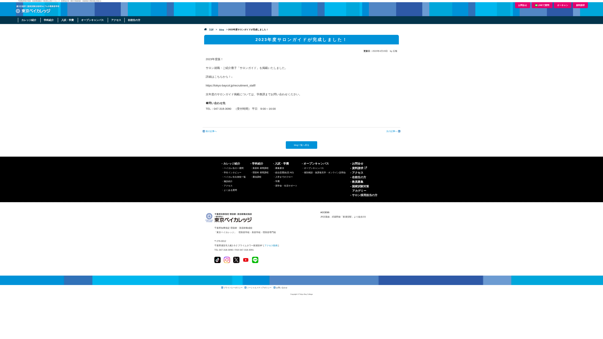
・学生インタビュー (231, 172)
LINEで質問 (543, 5)
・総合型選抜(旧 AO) (283, 172)
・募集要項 (278, 168)
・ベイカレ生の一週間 (233, 168)
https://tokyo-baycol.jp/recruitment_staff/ (231, 85)
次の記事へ (392, 131)
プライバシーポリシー (233, 288)
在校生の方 (134, 20)
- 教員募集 (356, 181)
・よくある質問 (229, 190)
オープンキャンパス (92, 20)
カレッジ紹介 (28, 20)
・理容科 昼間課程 (259, 172)
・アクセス (227, 185)
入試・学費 (67, 20)
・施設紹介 (227, 181)
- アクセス (356, 172)
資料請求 (580, 5)
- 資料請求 (357, 168)
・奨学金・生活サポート (285, 185)
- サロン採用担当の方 (364, 195)
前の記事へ (211, 131)
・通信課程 (255, 177)
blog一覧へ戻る (301, 145)
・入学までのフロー (283, 177)
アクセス (116, 20)
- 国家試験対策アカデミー (359, 188)
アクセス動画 (271, 245)
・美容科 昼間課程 (259, 168)
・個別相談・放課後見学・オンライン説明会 (324, 172)
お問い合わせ (281, 288)
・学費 (276, 181)
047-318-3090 (222, 108)
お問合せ (522, 5)
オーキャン (562, 5)
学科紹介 (49, 20)
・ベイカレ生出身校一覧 (234, 177)
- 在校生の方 (358, 177)
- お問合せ (356, 163)
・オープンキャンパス (313, 168)
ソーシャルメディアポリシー (259, 288)
